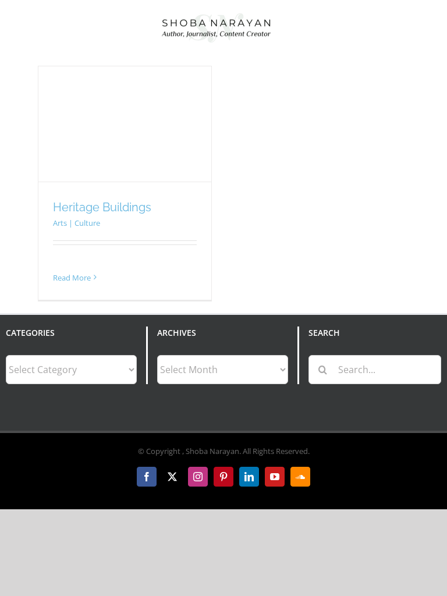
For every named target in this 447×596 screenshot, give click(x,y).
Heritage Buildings (102, 207)
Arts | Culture (76, 223)
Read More (72, 277)
